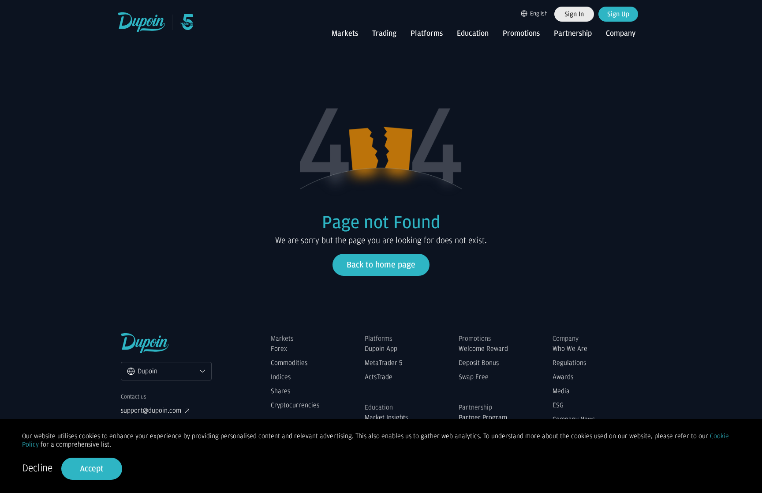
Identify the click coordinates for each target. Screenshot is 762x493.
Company (620, 34)
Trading (384, 34)
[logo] (142, 22)
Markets (345, 34)
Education (473, 34)
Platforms (427, 34)
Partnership (573, 34)
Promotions (521, 34)
